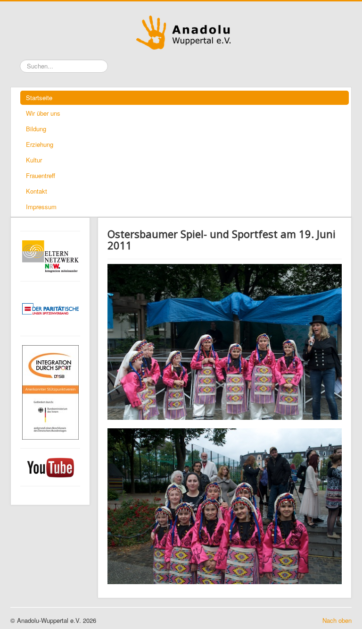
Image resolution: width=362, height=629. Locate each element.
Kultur (34, 159)
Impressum (41, 206)
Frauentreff (40, 175)
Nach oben (337, 620)
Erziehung (39, 144)
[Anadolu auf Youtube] (50, 467)
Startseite (39, 97)
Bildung (36, 128)
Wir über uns (43, 113)
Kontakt (36, 191)
